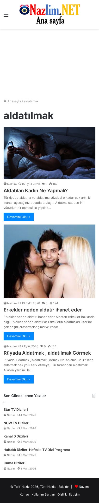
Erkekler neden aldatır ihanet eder (43, 310)
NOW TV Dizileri (17, 423)
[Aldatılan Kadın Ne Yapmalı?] (49, 153)
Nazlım (84, 487)
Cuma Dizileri (14, 463)
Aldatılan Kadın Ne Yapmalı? (36, 190)
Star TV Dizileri (16, 409)
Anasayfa (13, 101)
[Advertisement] (49, 64)
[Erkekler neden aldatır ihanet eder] (49, 261)
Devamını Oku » (18, 217)
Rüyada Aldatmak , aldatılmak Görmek (47, 353)
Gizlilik (62, 494)
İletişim (74, 494)
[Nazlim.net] (49, 14)
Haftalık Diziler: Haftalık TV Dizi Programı (37, 450)
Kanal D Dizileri (16, 436)
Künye (24, 494)
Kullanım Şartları (43, 494)
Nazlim (12, 184)
